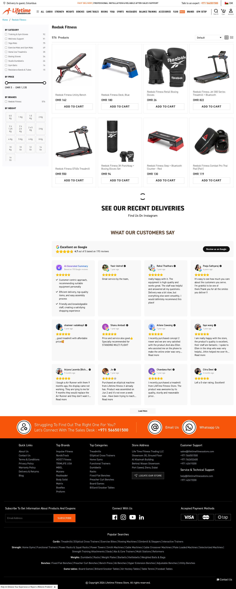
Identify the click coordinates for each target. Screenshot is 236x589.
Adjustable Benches (167, 563)
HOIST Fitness (63, 459)
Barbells (122, 557)
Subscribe (64, 518)
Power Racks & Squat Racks (74, 547)
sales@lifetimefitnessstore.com (197, 451)
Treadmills (95, 451)
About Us (23, 451)
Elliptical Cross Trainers (102, 455)
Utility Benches (187, 563)
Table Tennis (147, 568)
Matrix (59, 483)
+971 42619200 (188, 463)
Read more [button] (153, 355)
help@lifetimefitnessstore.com (196, 476)
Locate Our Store (150, 475)
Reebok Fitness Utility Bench (70, 94)
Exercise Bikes (109, 541)
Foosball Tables (164, 568)
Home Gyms (96, 459)
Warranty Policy (27, 467)
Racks (93, 471)
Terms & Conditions (29, 459)
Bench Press (106, 563)
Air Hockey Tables (130, 568)
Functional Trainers (100, 463)
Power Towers (97, 547)
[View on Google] (105, 267)
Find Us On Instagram (142, 215)
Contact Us (24, 455)
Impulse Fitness (64, 451)
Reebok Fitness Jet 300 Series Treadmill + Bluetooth (209, 93)
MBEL (59, 467)
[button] (34, 3)
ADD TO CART (74, 106)
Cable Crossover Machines (157, 547)
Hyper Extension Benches (141, 563)
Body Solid (61, 479)
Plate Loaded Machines (185, 547)
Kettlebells (134, 557)
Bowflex (60, 487)
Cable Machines (133, 547)
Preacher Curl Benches (102, 479)
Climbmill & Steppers (149, 541)
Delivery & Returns (29, 471)
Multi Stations (143, 551)
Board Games (97, 483)
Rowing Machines (127, 541)
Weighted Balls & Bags (153, 557)
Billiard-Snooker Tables (102, 487)
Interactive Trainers (172, 541)
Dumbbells (95, 467)
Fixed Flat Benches (100, 475)
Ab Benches (120, 563)
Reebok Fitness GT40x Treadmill (72, 168)
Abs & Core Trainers (124, 551)
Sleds (109, 551)
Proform (60, 491)
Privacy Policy (26, 463)
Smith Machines (115, 547)
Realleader (62, 475)
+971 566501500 (209, 3)
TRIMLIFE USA (64, 463)
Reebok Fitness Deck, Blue (115, 94)
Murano (60, 471)
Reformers (158, 551)
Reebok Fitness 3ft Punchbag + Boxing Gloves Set (117, 167)
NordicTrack (62, 455)
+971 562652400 (189, 459)
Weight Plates (109, 557)
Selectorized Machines (211, 547)
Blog (21, 475)
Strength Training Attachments (88, 551)
